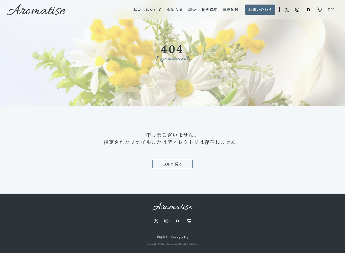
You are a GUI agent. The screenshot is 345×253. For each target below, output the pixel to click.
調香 (192, 10)
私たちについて (147, 10)
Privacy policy (179, 236)
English (162, 236)
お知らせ (175, 10)
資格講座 (209, 10)
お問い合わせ (260, 10)
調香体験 (230, 10)
